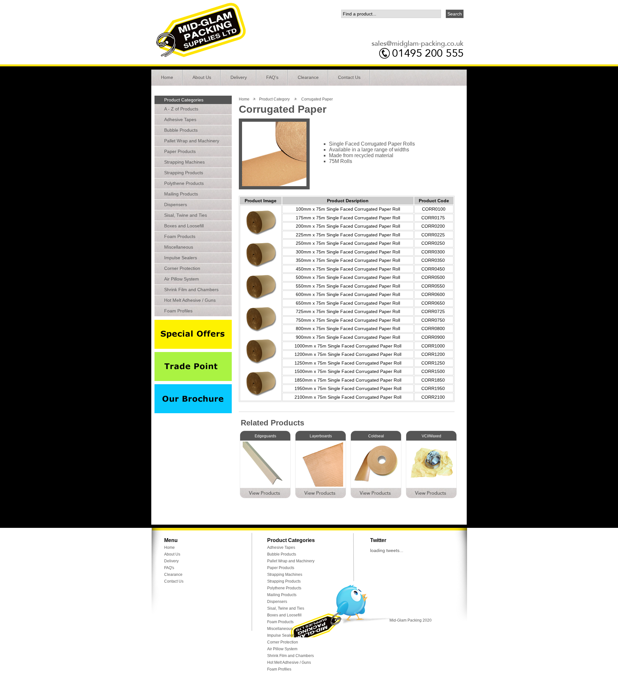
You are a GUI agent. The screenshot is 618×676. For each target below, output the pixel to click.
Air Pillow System (181, 278)
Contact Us (349, 77)
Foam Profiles (178, 310)
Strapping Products (183, 172)
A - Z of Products (181, 108)
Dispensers (175, 204)
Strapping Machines (184, 162)
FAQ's (272, 77)
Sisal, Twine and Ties (185, 215)
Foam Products (179, 236)
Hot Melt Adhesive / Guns (190, 300)
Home (167, 77)
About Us (201, 77)
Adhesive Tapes (180, 119)
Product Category (274, 99)
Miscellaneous (178, 247)
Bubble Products (181, 130)
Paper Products (180, 151)
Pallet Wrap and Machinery (191, 140)
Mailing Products (181, 193)
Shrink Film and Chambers (191, 289)
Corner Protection (182, 268)
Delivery (238, 77)
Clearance (308, 77)
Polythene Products (184, 183)
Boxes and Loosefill (184, 225)
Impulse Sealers (180, 257)
